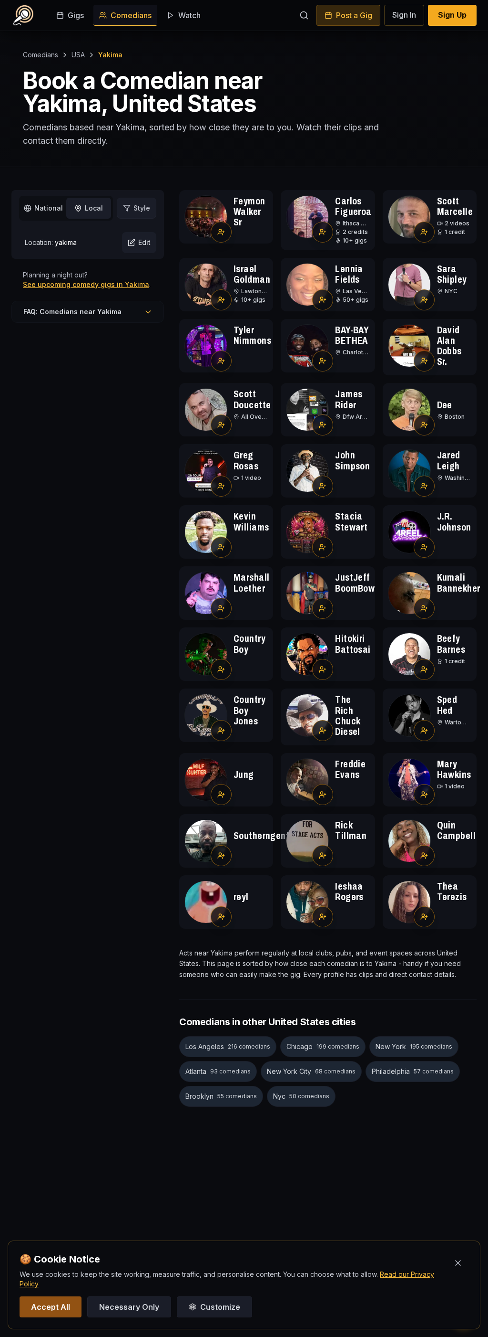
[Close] (457, 1262)
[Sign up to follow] (221, 232)
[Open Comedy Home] (23, 15)
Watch (189, 15)
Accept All (50, 1307)
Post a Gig (354, 15)
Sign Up (452, 15)
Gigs (76, 15)
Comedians (131, 15)
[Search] (304, 15)
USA (78, 55)
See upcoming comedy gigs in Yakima (86, 284)
